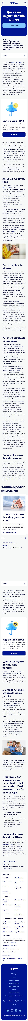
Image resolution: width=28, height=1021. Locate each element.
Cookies (14, 977)
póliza (13, 231)
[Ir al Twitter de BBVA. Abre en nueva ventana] (12, 1010)
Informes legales (14, 983)
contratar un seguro (17, 62)
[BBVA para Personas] (14, 3)
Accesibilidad (6, 955)
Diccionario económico (9, 952)
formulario (13, 942)
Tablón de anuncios (14, 992)
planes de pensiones (17, 287)
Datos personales (14, 980)
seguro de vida (6, 465)
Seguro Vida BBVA (7, 844)
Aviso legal (14, 974)
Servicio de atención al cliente (14, 996)
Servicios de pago (14, 986)
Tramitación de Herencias (9, 945)
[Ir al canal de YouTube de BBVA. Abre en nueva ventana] (20, 1010)
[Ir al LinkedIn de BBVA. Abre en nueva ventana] (16, 1010)
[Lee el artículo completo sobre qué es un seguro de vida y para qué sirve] (14, 503)
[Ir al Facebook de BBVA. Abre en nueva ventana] (8, 1010)
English (17, 1001)
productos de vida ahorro (9, 479)
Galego (23, 1001)
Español (5, 1001)
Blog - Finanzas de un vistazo (10, 949)
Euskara (14, 1004)
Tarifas (14, 989)
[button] (2, 3)
